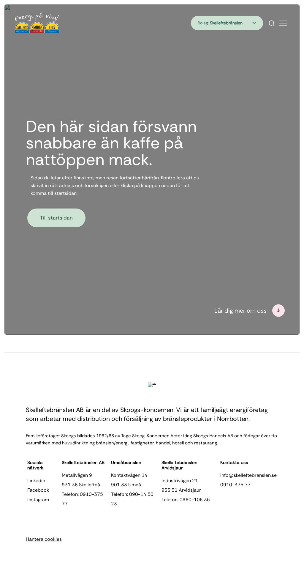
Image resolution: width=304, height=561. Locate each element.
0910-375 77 (235, 485)
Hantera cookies (44, 539)
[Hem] (37, 22)
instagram (38, 499)
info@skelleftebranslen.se (248, 475)
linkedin (36, 480)
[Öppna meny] (283, 23)
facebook (38, 490)
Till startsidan (56, 217)
